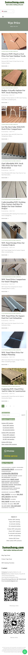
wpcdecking (5, 58)
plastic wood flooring (14, 482)
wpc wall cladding (6, 506)
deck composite (4, 475)
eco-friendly (20, 475)
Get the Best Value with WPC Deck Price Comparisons (13, 128)
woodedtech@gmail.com (11, 581)
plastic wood (14, 479)
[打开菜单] (4, 16)
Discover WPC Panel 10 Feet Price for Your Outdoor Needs (14, 55)
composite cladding (19, 467)
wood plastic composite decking (7, 488)
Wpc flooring (6, 499)
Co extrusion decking (8, 427)
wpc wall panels (11, 507)
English (5, 11)
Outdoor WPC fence (7, 442)
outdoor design (13, 477)
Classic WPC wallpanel (9, 435)
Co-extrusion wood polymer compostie (11, 160)
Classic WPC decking (8, 425)
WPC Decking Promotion (8, 563)
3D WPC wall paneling (8, 439)
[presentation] (14, 41)
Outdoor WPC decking (7, 423)
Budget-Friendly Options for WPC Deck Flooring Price (13, 91)
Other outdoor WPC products (9, 444)
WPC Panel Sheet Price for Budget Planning (12, 353)
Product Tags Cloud (7, 559)
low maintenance (6, 477)
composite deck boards (6, 471)
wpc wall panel (16, 506)
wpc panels (12, 501)
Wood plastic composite (8, 486)
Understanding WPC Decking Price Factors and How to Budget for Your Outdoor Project (13, 205)
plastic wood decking (15, 481)
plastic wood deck (6, 481)
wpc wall (16, 503)
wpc (17, 491)
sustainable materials (7, 484)
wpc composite (13, 494)
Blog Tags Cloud (6, 555)
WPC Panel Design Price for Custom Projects (13, 244)
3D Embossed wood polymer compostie (11, 386)
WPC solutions (10, 503)
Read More (5, 66)
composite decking (10, 473)
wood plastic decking (5, 489)
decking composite (12, 475)
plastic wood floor (5, 482)
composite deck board (18, 469)
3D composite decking (8, 430)
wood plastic (17, 484)
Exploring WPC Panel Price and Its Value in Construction (13, 390)
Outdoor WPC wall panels (8, 432)
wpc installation (13, 499)
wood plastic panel (5, 491)
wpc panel (5, 501)
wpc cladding (6, 494)
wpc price (18, 501)
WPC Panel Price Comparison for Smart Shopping (14, 280)
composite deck (8, 469)
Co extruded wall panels (9, 437)
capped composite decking (6, 467)
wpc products (4, 503)
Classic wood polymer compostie (10, 51)
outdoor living (6, 479)
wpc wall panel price (5, 507)
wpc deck (20, 494)
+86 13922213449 (21, 579)
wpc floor (14, 496)
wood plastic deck (16, 488)
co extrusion (13, 467)
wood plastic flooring (13, 489)
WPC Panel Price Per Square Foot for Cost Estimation (13, 317)
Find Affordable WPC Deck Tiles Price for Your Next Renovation (12, 165)
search (23, 415)
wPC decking (6, 496)
